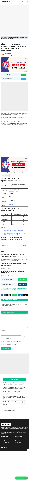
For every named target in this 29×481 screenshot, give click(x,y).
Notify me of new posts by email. (9, 344)
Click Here (24, 243)
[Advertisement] (14, 20)
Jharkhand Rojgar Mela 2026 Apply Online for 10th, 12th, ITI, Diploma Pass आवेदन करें (13, 392)
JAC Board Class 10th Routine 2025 (12, 234)
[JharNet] (6, 2)
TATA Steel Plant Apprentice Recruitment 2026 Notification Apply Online (13, 409)
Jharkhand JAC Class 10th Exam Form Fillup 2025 (15, 233)
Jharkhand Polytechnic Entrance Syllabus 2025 (12, 288)
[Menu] (27, 2)
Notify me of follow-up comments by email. (11, 341)
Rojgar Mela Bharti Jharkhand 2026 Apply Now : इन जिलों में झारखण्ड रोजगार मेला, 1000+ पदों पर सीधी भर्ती (14, 388)
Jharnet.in (10, 431)
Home (2, 37)
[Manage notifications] (26, 478)
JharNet (8, 53)
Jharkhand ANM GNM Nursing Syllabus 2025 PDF (14, 230)
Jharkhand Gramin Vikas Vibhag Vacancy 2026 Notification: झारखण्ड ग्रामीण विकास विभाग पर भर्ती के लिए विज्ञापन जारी (14, 403)
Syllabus (5, 37)
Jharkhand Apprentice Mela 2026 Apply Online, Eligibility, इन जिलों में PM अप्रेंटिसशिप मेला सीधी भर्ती (14, 383)
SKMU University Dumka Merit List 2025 (12, 231)
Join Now (23, 74)
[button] (23, 2)
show (7, 175)
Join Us (11, 204)
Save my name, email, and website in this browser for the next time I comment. (15, 337)
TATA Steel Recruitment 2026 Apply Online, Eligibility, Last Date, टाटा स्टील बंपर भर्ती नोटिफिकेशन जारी (14, 397)
